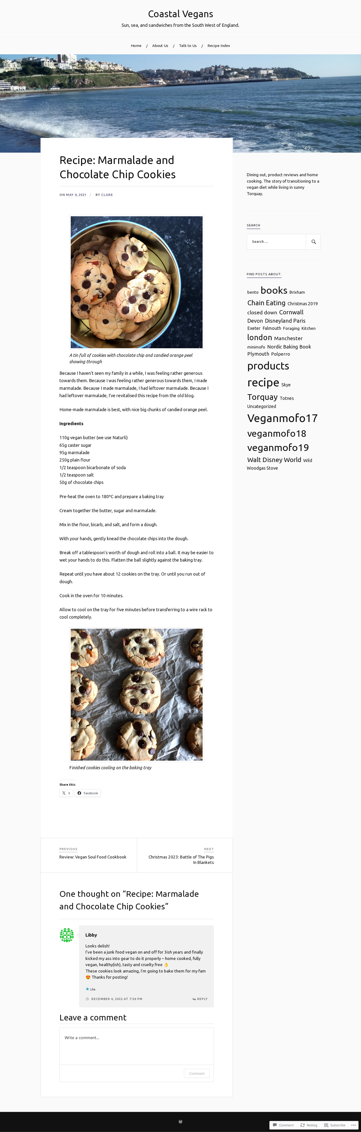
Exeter (254, 328)
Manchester (288, 338)
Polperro (280, 354)
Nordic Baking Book (289, 346)
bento (253, 292)
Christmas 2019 (303, 303)
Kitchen (309, 328)
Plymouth (258, 354)
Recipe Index (219, 46)
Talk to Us (188, 46)
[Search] (313, 242)
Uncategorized (261, 406)
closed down (262, 312)
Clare (107, 194)
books (274, 290)
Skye (286, 384)
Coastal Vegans (180, 13)
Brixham (297, 292)
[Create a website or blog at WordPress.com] (180, 1122)
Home (136, 46)
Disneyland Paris (285, 321)
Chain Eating (266, 302)
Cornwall (291, 312)
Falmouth (272, 328)
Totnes (287, 398)
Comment (197, 1073)
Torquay (262, 396)
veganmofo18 (276, 433)
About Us (160, 46)
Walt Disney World (274, 459)
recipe (263, 382)
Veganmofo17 (282, 418)
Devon (255, 321)
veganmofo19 (278, 447)
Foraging (291, 328)
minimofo (256, 347)
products (268, 365)
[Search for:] (283, 242)
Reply (202, 999)
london (259, 337)
